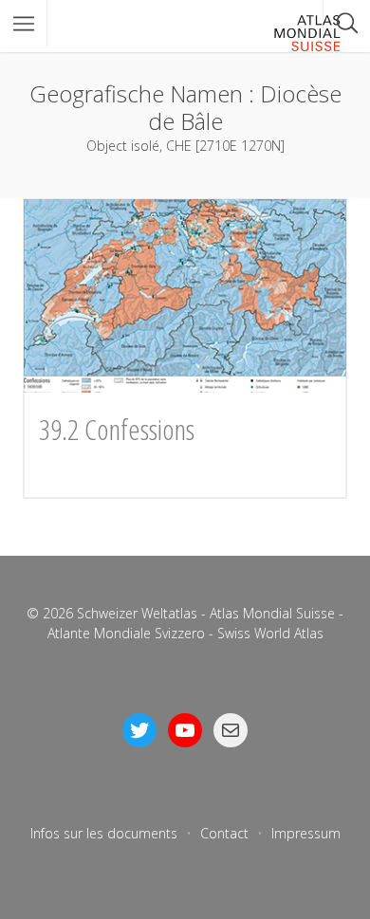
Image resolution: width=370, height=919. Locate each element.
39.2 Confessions (116, 429)
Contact (224, 833)
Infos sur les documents (103, 833)
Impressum (306, 833)
